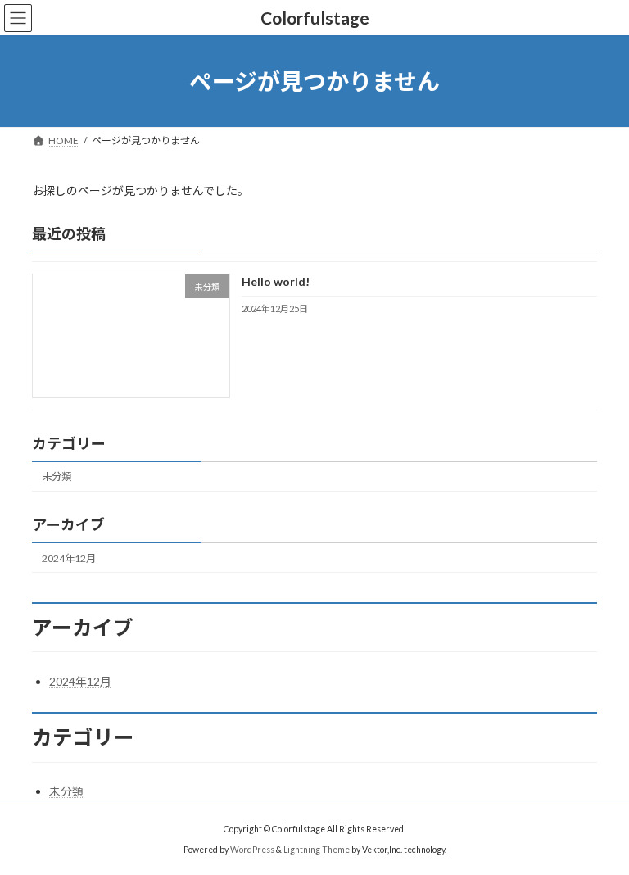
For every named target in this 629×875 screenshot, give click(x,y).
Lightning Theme (316, 850)
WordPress (252, 850)
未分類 (56, 477)
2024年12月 (69, 558)
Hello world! (276, 282)
